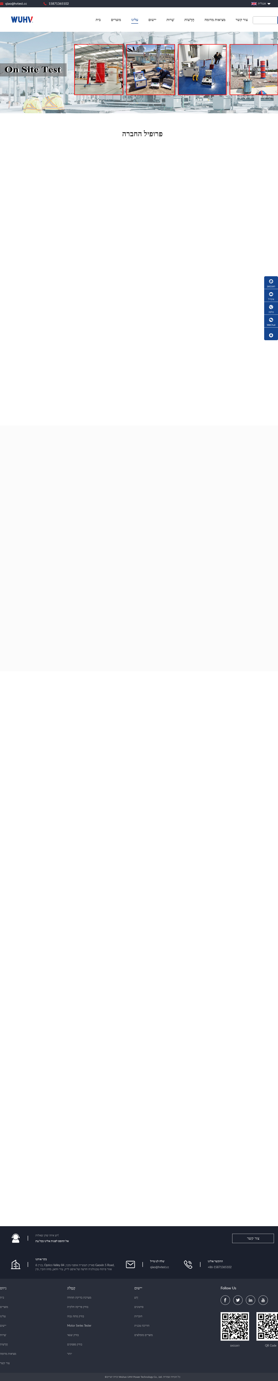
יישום (152, 20)
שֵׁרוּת (170, 20)
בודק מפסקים (74, 1344)
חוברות (138, 1316)
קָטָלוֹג (71, 1288)
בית (98, 20)
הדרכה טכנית (141, 1325)
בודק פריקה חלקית (77, 1307)
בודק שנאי (73, 1335)
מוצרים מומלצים (143, 1335)
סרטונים (138, 1307)
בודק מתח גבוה (75, 1316)
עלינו (134, 20)
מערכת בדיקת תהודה (79, 1297)
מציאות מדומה (215, 20)
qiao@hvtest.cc (16, 3)
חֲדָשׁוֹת (189, 20)
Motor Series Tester (79, 1325)
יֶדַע (136, 1297)
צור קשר (242, 20)
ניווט (3, 1288)
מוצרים (116, 20)
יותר (69, 1353)
